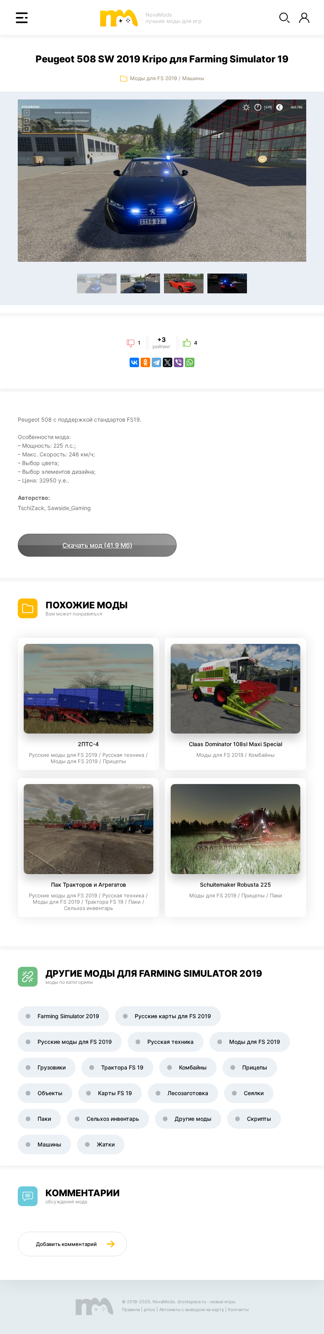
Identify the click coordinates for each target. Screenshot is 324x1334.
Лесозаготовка (188, 1093)
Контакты (238, 1309)
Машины (193, 78)
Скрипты (259, 1118)
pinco (149, 1309)
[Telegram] (156, 362)
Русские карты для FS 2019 (173, 1016)
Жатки (106, 1144)
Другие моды (193, 1118)
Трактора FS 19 (122, 1067)
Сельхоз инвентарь (113, 1118)
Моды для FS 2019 (153, 78)
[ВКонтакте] (134, 362)
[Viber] (178, 362)
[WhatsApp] (189, 362)
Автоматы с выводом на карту (191, 1309)
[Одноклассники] (145, 362)
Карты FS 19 (115, 1093)
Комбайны (193, 1067)
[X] (167, 362)
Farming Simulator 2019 (68, 1016)
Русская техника (170, 1041)
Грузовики (52, 1067)
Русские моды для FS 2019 (75, 1041)
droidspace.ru (191, 1301)
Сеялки (254, 1093)
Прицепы (254, 1067)
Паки (44, 1118)
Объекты (50, 1093)
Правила (131, 1309)
